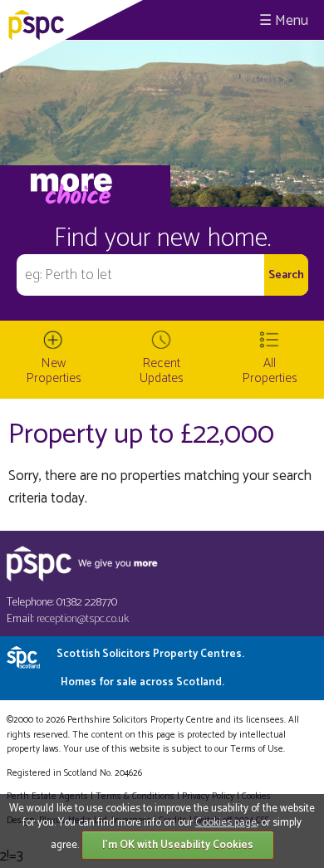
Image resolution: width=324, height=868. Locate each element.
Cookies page (226, 822)
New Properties (54, 371)
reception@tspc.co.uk (83, 619)
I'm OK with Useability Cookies (177, 845)
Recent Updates (162, 371)
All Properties (270, 371)
